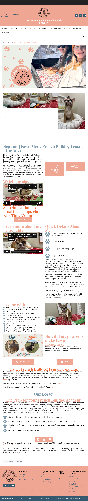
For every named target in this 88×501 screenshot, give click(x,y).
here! (60, 383)
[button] (5, 117)
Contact (6, 32)
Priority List (40, 28)
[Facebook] (38, 439)
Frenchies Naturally (11, 445)
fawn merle (8, 461)
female (19, 461)
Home (4, 28)
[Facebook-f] (76, 15)
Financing (77, 28)
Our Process (55, 28)
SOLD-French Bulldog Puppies (25, 42)
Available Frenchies (19, 29)
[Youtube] (84, 15)
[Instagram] (80, 15)
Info (66, 29)
